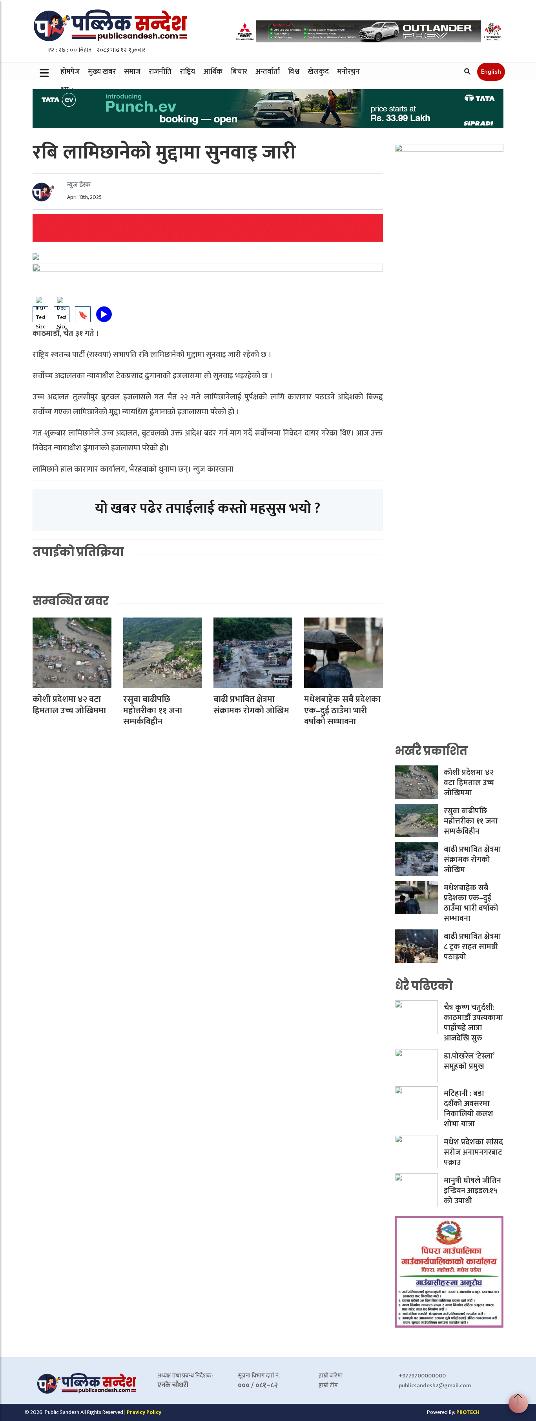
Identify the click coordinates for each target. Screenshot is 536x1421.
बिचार (239, 72)
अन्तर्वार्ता (267, 72)
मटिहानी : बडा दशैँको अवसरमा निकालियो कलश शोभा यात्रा (468, 1109)
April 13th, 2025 (84, 197)
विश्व (293, 72)
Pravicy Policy (144, 1412)
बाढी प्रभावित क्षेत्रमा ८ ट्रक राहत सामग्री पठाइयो (472, 947)
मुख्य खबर (102, 72)
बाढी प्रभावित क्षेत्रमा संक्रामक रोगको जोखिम (251, 705)
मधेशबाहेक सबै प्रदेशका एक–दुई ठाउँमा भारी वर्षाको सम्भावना (342, 710)
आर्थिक (212, 72)
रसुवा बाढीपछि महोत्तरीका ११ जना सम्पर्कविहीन (152, 710)
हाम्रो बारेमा (331, 1376)
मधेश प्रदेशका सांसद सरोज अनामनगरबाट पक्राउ (473, 1152)
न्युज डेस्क (79, 184)
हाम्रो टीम (328, 1385)
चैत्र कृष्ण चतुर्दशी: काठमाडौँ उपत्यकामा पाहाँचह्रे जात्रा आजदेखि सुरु (473, 1023)
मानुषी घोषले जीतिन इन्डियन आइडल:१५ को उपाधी (472, 1191)
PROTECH (467, 1412)
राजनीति (160, 72)
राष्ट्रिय (187, 72)
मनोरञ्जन (348, 72)
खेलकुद (318, 72)
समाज (132, 72)
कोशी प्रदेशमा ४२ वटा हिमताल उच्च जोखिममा (69, 705)
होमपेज (70, 72)
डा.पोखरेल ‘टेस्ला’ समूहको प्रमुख (469, 1061)
